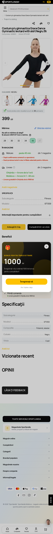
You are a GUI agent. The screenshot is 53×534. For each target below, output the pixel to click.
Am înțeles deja (26, 287)
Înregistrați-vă (26, 282)
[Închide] (46, 246)
